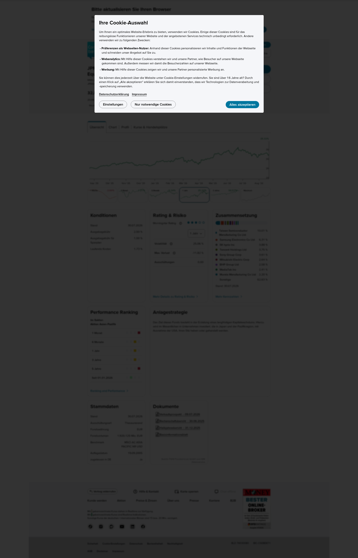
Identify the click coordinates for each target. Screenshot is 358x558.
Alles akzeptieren (242, 104)
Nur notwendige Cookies (153, 104)
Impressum (139, 94)
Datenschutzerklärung (114, 94)
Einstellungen (113, 104)
